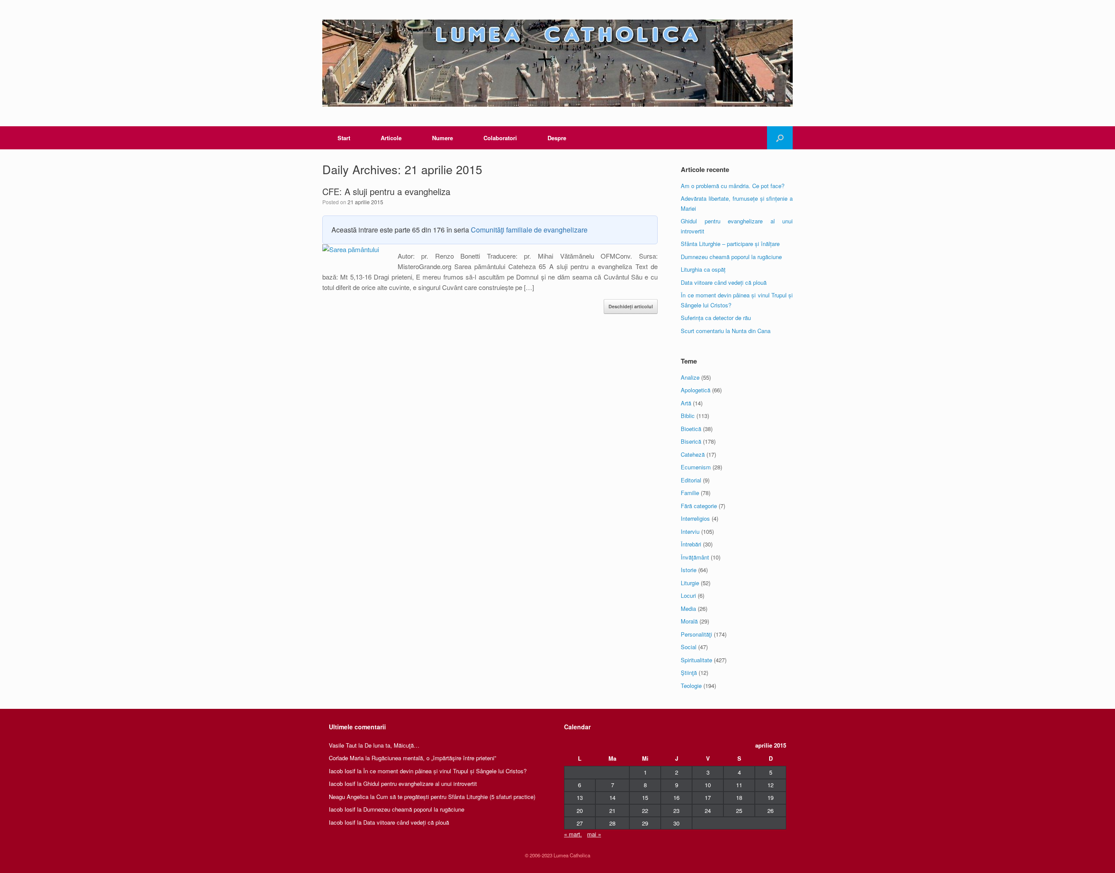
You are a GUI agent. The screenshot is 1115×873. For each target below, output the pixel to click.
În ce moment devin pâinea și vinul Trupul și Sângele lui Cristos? (445, 771)
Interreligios (695, 518)
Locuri (688, 595)
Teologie (691, 685)
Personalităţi (696, 634)
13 (580, 797)
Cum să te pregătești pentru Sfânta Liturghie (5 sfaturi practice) (455, 796)
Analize (690, 377)
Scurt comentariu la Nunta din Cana (725, 331)
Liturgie (690, 583)
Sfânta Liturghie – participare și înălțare (730, 243)
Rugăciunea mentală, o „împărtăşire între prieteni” (434, 758)
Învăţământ (695, 557)
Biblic (688, 415)
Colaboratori (500, 138)
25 (739, 810)
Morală (689, 621)
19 (770, 797)
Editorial (691, 480)
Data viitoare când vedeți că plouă (724, 282)
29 (645, 823)
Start (344, 138)
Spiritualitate (696, 660)
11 (739, 785)
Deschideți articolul (630, 306)
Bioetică (691, 429)
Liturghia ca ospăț (703, 269)
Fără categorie (699, 506)
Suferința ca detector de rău (716, 317)
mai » (594, 834)
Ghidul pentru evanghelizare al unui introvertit (420, 783)
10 (708, 785)
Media (688, 608)
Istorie (688, 570)
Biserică (691, 441)
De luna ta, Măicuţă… (392, 745)
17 (708, 797)
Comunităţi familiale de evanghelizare (529, 230)
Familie (690, 493)
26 (770, 810)
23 (676, 810)
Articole (391, 138)
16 (676, 797)
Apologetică (695, 390)
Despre (556, 138)
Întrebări (691, 544)
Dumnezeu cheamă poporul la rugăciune (731, 257)
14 (612, 797)
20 (580, 810)
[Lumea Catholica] (557, 63)
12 (770, 785)
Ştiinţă (689, 672)
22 (645, 810)
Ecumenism (696, 467)
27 (580, 823)
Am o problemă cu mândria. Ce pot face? (732, 186)
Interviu (690, 531)
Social (688, 647)
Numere (442, 138)
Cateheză (693, 454)
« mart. (573, 834)
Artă (686, 403)
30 (676, 823)
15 (645, 797)
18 (739, 797)
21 (612, 810)
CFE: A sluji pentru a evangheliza (386, 191)
